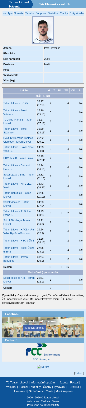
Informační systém (42, 382)
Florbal (23, 386)
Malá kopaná (64, 391)
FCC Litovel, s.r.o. (43, 359)
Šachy (47, 386)
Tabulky (29, 13)
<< (4, 13)
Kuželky (35, 386)
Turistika (73, 386)
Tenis (49, 391)
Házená (62, 382)
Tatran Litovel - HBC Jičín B (18, 240)
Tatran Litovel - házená (39, 321)
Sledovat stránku (34, 327)
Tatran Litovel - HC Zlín (16, 103)
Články (64, 13)
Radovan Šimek (50, 401)
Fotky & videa (77, 13)
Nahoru (79, 373)
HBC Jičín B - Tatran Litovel (18, 158)
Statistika (53, 13)
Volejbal (11, 386)
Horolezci (20, 391)
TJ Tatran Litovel (17, 382)
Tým (10, 13)
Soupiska (41, 13)
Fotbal (74, 382)
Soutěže (19, 13)
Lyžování (60, 386)
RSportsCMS (51, 405)
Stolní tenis (36, 391)
